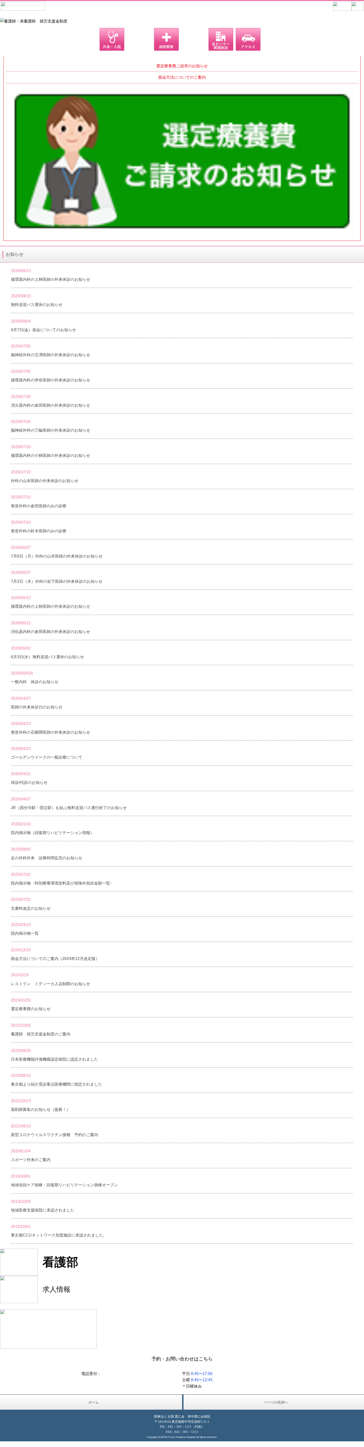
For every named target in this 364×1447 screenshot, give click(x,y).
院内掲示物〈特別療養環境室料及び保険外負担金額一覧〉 (62, 883)
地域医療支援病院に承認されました (42, 1210)
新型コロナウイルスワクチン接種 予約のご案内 (54, 1135)
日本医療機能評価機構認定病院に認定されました (54, 1059)
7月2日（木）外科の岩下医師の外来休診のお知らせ (57, 581)
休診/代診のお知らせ (29, 782)
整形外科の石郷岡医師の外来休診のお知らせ (50, 732)
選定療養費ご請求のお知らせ (182, 66)
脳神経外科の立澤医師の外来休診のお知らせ (50, 355)
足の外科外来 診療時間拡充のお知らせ (46, 858)
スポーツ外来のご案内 (31, 1160)
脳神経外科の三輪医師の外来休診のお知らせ (50, 430)
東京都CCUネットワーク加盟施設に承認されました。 (59, 1235)
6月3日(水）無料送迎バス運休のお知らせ (47, 657)
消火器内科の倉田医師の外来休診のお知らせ (50, 405)
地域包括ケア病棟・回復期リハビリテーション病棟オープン (64, 1185)
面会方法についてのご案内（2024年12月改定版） (55, 959)
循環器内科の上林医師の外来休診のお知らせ (50, 279)
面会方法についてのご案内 (182, 77)
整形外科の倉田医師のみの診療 (38, 506)
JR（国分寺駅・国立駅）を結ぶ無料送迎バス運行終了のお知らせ (69, 808)
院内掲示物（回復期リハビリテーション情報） (52, 833)
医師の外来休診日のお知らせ (36, 707)
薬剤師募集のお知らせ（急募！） (40, 1109)
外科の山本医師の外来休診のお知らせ (44, 481)
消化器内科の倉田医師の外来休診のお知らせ (50, 632)
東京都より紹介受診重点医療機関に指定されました (56, 1084)
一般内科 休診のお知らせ (34, 682)
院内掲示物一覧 (25, 933)
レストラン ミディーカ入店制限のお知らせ (50, 984)
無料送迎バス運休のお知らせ (36, 305)
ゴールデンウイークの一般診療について (46, 757)
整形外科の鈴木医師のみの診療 (38, 531)
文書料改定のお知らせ (31, 908)
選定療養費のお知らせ (31, 1009)
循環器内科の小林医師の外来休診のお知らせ (50, 455)
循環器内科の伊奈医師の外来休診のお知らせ (50, 380)
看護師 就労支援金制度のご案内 (40, 1034)
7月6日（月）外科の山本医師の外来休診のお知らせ (57, 556)
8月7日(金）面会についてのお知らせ (43, 330)
